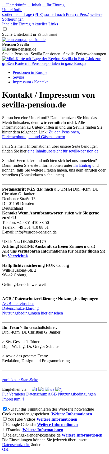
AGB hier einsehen (18, 303)
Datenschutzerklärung (20, 308)
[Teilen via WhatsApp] (49, 389)
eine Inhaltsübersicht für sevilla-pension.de (63, 151)
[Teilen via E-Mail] (59, 389)
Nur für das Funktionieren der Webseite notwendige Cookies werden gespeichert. (48, 411)
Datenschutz (36, 394)
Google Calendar (21, 424)
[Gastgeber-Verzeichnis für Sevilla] (24, 39)
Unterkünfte (14, 5)
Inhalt (34, 5)
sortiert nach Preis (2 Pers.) (66, 14)
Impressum (11, 399)
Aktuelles (39, 24)
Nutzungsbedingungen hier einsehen (32, 313)
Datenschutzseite (16, 444)
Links (53, 24)
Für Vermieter (13, 394)
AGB (52, 394)
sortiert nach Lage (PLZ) (22, 14)
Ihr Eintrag (53, 5)
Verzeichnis (18, 256)
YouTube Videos (21, 419)
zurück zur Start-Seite (20, 379)
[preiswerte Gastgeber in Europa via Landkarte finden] (54, 63)
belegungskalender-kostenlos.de (34, 435)
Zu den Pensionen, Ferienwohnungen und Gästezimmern (41, 134)
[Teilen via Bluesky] (41, 389)
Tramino (14, 430)
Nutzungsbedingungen (77, 394)
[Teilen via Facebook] (34, 389)
